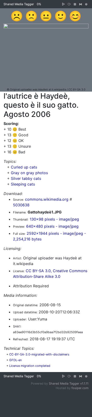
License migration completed (29, 366)
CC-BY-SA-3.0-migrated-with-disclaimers (39, 354)
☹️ (16, 16)
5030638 (21, 205)
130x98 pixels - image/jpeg (54, 219)
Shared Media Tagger (19, 4)
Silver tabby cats (26, 178)
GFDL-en (15, 360)
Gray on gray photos (29, 172)
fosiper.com (79, 388)
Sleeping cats (23, 184)
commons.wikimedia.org (46, 199)
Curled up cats (24, 167)
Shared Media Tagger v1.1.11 (68, 383)
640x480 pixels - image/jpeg (52, 226)
